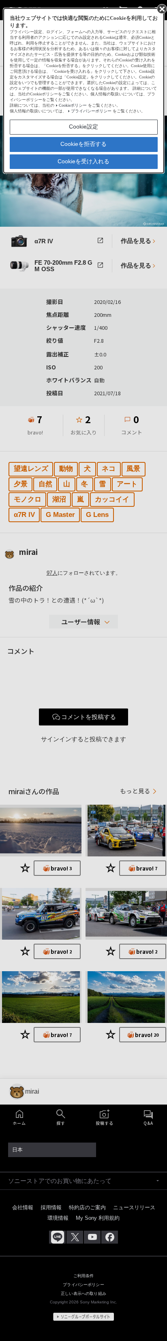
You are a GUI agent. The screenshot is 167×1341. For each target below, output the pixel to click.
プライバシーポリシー (91, 111)
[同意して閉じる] (161, 8)
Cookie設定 (83, 126)
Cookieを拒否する (83, 144)
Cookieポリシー (73, 105)
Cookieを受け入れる (83, 161)
